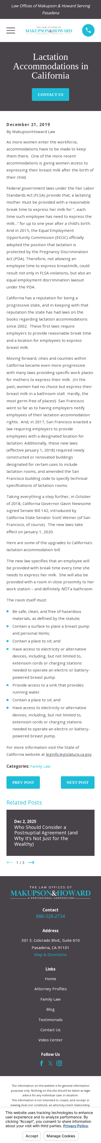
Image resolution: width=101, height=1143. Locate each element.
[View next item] (31, 862)
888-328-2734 (50, 916)
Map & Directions (50, 954)
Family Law (40, 766)
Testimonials (50, 1019)
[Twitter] (50, 1063)
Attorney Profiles (50, 988)
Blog (50, 1009)
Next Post (78, 782)
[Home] (48, 30)
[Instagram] (59, 1063)
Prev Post (23, 782)
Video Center (50, 1039)
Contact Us (50, 95)
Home (50, 978)
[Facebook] (41, 1063)
